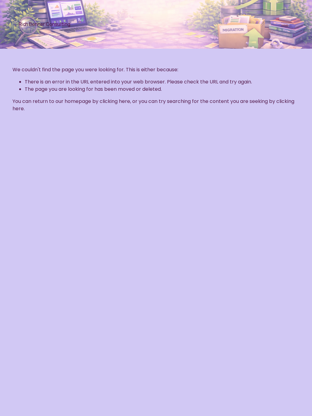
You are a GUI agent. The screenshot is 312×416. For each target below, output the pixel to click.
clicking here (115, 101)
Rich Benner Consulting (44, 24)
